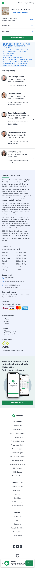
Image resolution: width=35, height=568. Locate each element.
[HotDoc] (3, 3)
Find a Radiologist (17, 460)
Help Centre (17, 472)
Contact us (17, 524)
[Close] (2, 563)
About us (17, 516)
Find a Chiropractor (17, 441)
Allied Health (17, 490)
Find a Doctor (17, 426)
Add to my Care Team (20, 12)
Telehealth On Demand (17, 464)
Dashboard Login (17, 502)
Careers (17, 520)
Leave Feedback (17, 476)
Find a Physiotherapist (17, 433)
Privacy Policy (17, 532)
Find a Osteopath (17, 453)
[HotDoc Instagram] (21, 546)
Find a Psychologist (17, 445)
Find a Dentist (17, 429)
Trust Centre (17, 535)
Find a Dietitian (17, 449)
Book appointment (17, 37)
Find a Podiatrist (17, 437)
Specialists (17, 498)
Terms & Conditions (17, 528)
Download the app (17, 402)
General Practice (17, 486)
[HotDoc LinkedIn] (17, 546)
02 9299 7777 (9, 278)
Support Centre (17, 506)
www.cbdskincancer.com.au (14, 281)
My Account (17, 468)
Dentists (17, 494)
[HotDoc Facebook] (14, 546)
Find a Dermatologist (17, 456)
